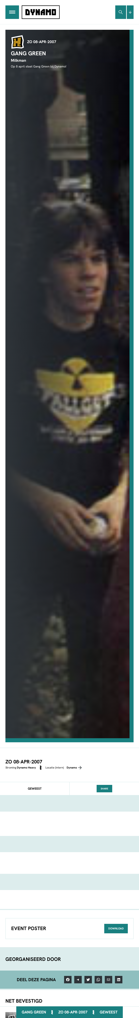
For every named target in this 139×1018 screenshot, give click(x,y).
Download (116, 928)
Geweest (108, 1012)
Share (104, 788)
